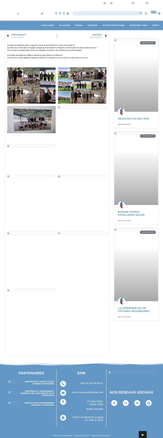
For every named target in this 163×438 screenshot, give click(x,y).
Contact (155, 25)
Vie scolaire (64, 25)
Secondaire (92, 25)
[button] (154, 12)
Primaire (79, 25)
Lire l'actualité (124, 124)
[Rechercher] (140, 13)
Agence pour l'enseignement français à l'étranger (39, 404)
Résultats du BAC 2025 (133, 118)
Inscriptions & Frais (138, 25)
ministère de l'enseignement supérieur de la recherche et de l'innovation (37, 393)
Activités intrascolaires (113, 25)
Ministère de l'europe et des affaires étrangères (39, 383)
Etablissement (47, 25)
